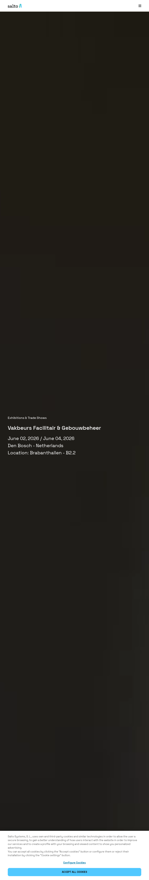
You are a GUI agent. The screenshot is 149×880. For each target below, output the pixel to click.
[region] (74, 855)
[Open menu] (140, 5)
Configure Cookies (74, 862)
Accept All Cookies (74, 872)
